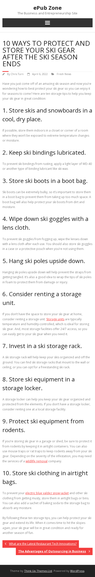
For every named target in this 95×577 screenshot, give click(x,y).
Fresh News (64, 74)
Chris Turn (17, 74)
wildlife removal (37, 461)
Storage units (55, 319)
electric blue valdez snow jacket (47, 493)
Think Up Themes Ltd (38, 571)
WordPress (77, 571)
